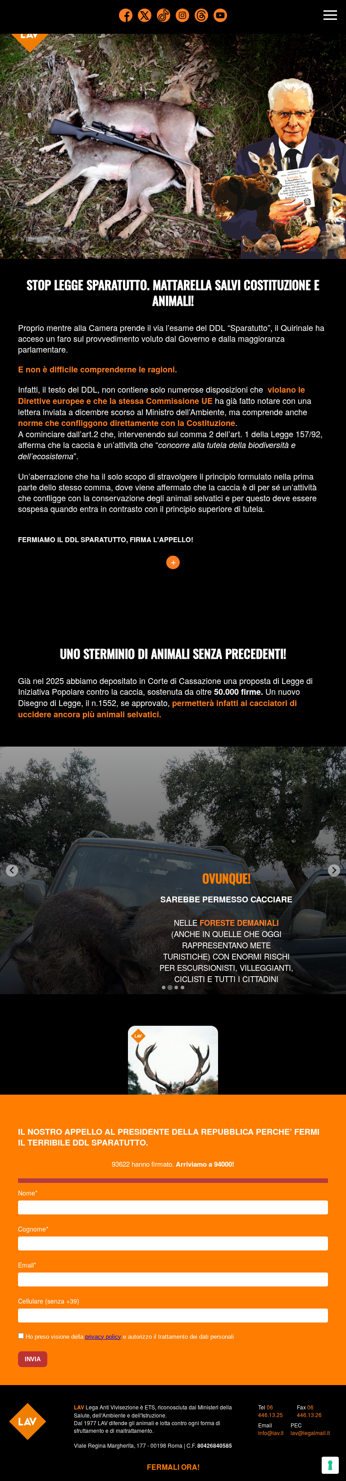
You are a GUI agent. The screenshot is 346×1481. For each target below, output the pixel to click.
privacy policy (103, 1336)
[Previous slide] (12, 871)
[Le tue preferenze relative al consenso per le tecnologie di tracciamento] (330, 1465)
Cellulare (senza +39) (48, 1300)
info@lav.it (270, 1432)
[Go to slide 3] (176, 987)
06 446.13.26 (309, 1410)
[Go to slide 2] (169, 987)
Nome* (27, 1192)
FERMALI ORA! (173, 1467)
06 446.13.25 (270, 1410)
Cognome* (33, 1228)
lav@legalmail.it (310, 1432)
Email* (27, 1264)
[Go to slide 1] (163, 987)
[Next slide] (334, 871)
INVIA (33, 1359)
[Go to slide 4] (182, 987)
